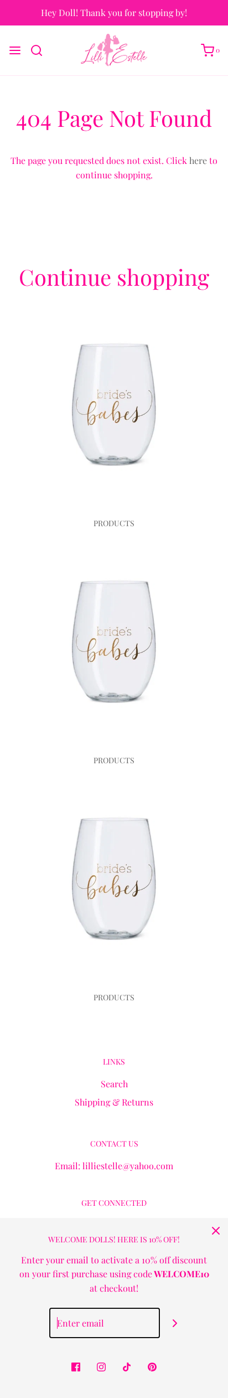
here (198, 160)
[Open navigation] (15, 50)
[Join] (175, 1323)
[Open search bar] (40, 50)
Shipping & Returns (114, 1102)
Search (114, 1083)
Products (114, 523)
